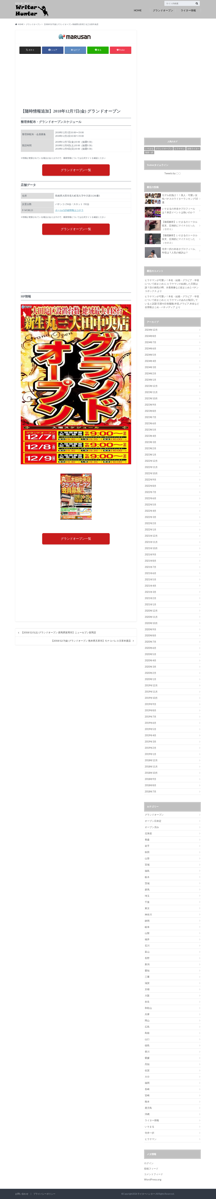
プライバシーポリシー (44, 1193)
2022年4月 (150, 510)
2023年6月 (150, 423)
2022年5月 (150, 504)
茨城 (147, 883)
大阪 (147, 995)
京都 (147, 989)
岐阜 (147, 927)
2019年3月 (150, 741)
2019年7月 (150, 716)
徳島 (147, 1045)
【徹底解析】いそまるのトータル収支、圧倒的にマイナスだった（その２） (179, 239)
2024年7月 (150, 342)
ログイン (149, 1163)
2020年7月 (150, 641)
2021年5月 (150, 579)
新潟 (147, 964)
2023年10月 (151, 398)
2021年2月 (150, 598)
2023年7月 (150, 417)
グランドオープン (163, 10)
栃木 (147, 877)
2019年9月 (150, 704)
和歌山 (148, 1008)
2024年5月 (150, 354)
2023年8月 (150, 410)
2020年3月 (150, 666)
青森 (147, 839)
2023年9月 (150, 404)
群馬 (147, 889)
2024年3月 (150, 367)
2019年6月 (150, 722)
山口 (147, 1039)
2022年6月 (150, 498)
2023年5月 (150, 429)
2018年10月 (151, 772)
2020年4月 (150, 660)
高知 (147, 1064)
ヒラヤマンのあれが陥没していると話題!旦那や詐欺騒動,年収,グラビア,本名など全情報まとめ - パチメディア (172, 303)
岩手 (147, 845)
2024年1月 (150, 379)
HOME (138, 10)
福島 (147, 870)
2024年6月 (150, 348)
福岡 (147, 1082)
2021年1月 (150, 604)
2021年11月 (151, 542)
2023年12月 (151, 385)
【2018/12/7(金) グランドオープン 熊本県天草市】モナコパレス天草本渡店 (91, 640)
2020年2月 (150, 672)
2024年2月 (150, 373)
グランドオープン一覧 (76, 170)
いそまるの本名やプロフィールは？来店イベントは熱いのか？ (178, 210)
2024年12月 (151, 329)
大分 (147, 1076)
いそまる (149, 148)
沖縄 (147, 1114)
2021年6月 (150, 573)
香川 (147, 1051)
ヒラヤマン (179, 148)
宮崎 (147, 1095)
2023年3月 (150, 442)
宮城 (147, 864)
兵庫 (147, 1014)
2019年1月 (150, 754)
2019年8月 (150, 710)
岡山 (147, 1020)
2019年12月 (151, 685)
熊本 (147, 1101)
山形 (147, 858)
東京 (147, 908)
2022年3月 (150, 517)
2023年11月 (151, 392)
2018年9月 (150, 779)
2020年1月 (150, 679)
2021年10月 (151, 548)
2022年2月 (150, 523)
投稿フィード (151, 1168)
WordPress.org (152, 1179)
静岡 (147, 920)
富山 (147, 951)
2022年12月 (151, 460)
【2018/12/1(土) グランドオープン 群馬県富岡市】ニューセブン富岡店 (58, 632)
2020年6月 (150, 647)
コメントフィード (153, 1174)
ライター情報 (188, 10)
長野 (147, 958)
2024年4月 (150, 361)
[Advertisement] (76, 82)
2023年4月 (150, 435)
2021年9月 (150, 554)
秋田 (147, 852)
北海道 (148, 833)
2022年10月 (151, 473)
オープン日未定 (153, 820)
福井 (147, 939)
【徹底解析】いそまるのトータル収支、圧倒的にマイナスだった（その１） (179, 225)
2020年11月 (151, 616)
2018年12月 (151, 760)
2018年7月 (150, 791)
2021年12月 (151, 535)
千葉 (147, 902)
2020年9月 (150, 629)
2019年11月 (151, 691)
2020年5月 (150, 654)
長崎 (147, 1089)
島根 (147, 1032)
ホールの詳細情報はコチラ (69, 210)
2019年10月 (151, 697)
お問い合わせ (21, 1193)
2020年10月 (151, 623)
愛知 (147, 970)
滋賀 (147, 983)
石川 (147, 945)
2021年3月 (150, 591)
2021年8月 (150, 560)
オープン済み (152, 827)
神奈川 (148, 914)
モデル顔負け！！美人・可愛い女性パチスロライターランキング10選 (180, 199)
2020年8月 (150, 635)
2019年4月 (150, 735)
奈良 (147, 1001)
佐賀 (147, 1070)
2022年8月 (150, 485)
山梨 (147, 933)
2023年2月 (150, 448)
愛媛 (147, 1057)
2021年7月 (150, 567)
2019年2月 (150, 747)
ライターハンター (146, 1193)
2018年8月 (150, 785)
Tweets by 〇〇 (172, 173)
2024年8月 (150, 336)
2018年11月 (151, 766)
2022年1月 (150, 529)
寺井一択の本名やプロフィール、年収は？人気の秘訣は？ (179, 250)
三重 (147, 976)
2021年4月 (150, 585)
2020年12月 (151, 610)
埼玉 (147, 895)
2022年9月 (150, 479)
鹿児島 (148, 1107)
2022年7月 (150, 492)
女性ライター (193, 148)
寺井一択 (149, 152)
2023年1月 (150, 454)
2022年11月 (151, 467)
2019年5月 (150, 729)
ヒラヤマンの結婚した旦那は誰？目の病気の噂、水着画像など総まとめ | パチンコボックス (172, 287)
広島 (147, 1026)
